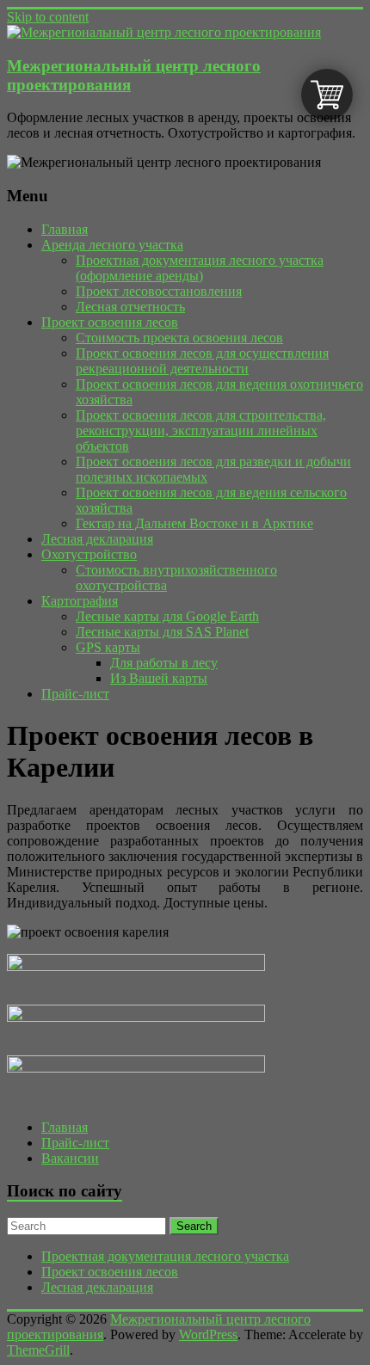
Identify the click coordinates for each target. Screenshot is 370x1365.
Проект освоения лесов (109, 322)
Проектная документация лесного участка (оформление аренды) (200, 268)
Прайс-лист (75, 693)
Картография (79, 600)
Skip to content (48, 16)
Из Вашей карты (158, 678)
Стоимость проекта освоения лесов (179, 337)
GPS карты (108, 647)
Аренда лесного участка (112, 244)
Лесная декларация (97, 539)
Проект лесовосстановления (159, 291)
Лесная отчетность (130, 306)
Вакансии (70, 1158)
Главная (64, 229)
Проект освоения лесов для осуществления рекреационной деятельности (202, 361)
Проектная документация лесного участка (165, 1256)
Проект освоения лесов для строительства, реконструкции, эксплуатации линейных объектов (201, 430)
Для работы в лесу (164, 662)
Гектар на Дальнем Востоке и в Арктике (194, 523)
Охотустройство (89, 554)
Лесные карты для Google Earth (167, 616)
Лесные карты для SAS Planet (162, 631)
